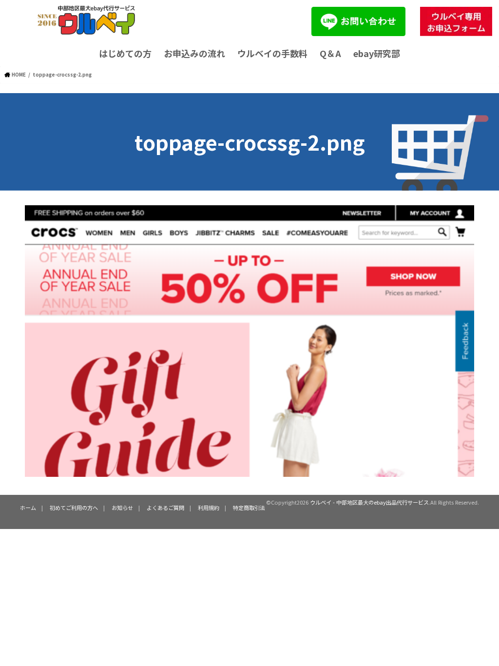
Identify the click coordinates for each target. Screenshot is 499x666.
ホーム (28, 507)
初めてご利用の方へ (74, 507)
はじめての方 (125, 53)
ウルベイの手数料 (272, 53)
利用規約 (208, 507)
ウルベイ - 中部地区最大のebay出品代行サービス (369, 502)
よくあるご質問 (165, 507)
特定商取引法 (249, 507)
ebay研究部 (376, 53)
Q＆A (330, 53)
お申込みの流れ (194, 53)
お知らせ (122, 507)
